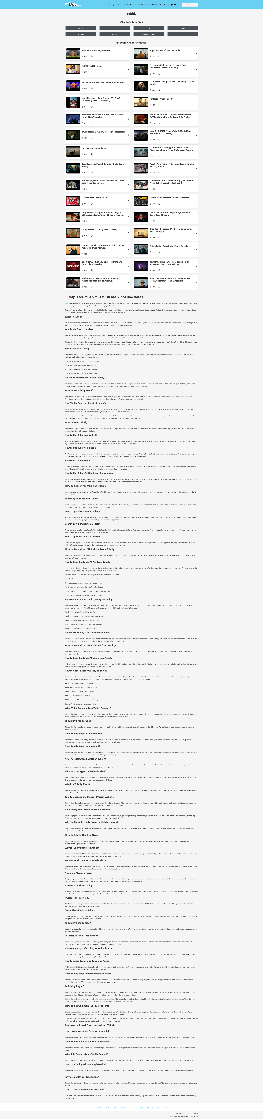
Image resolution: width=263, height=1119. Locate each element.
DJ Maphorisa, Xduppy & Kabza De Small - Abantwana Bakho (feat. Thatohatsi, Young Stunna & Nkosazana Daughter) (170, 148)
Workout (80, 34)
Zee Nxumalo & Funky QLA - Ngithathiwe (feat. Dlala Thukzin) (170, 213)
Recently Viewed (129, 5)
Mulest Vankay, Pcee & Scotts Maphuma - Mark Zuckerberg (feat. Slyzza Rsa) (170, 279)
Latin (114, 28)
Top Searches (116, 5)
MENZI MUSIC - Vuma (92, 66)
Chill (148, 28)
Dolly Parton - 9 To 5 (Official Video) (99, 229)
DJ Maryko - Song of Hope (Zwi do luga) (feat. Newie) (172, 82)
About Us (98, 1107)
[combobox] (190, 5)
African (80, 28)
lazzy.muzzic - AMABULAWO (95, 197)
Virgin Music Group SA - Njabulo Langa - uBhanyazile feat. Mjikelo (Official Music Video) (102, 213)
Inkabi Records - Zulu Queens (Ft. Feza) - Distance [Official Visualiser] (101, 99)
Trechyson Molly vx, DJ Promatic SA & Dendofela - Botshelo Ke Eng (168, 66)
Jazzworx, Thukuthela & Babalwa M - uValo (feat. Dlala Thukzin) (103, 115)
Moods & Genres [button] (143, 5)
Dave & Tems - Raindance (94, 148)
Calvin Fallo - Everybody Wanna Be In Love (170, 246)
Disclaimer (124, 1107)
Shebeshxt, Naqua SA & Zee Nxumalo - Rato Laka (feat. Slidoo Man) (103, 181)
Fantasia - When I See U (161, 99)
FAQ (107, 1107)
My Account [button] (156, 5)
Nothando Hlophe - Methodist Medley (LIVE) (103, 82)
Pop (182, 34)
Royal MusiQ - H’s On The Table (165, 50)
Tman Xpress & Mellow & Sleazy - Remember (103, 131)
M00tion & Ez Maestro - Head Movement (169, 197)
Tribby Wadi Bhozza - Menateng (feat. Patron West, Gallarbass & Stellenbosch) (171, 181)
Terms (141, 1107)
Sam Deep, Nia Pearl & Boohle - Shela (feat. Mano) (103, 165)
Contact (150, 1107)
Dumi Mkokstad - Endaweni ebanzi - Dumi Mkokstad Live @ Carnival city (170, 263)
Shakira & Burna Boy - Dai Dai (96, 50)
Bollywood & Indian (148, 34)
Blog (167, 5)
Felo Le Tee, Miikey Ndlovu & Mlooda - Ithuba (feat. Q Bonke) (172, 165)
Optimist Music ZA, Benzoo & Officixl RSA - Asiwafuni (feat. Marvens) (103, 246)
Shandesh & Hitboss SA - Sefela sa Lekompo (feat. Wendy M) (171, 230)
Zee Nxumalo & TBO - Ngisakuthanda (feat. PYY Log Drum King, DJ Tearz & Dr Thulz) (171, 115)
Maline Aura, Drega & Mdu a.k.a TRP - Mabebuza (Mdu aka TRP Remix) (100, 279)
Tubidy (67, 303)
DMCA (133, 1107)
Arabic (114, 34)
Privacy (114, 1107)
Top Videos (106, 5)
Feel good (182, 28)
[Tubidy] (73, 5)
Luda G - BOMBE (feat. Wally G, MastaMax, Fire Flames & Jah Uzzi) (170, 132)
